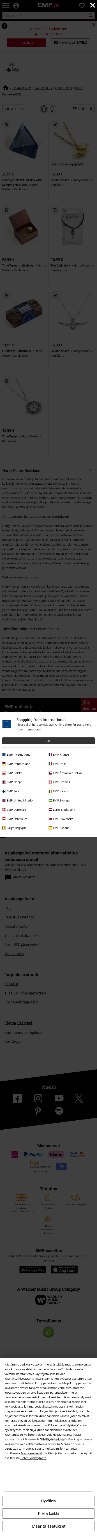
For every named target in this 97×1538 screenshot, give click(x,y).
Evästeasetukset (31, 1453)
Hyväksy (48, 1501)
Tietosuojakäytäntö (33, 1458)
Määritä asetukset (48, 1526)
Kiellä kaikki (48, 1513)
